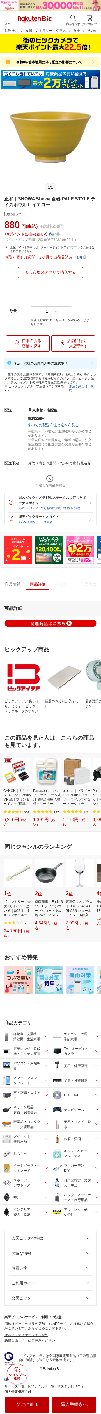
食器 (76, 31)
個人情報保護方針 (17, 1392)
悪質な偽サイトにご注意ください (29, 1340)
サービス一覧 (14, 1386)
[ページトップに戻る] (92, 1395)
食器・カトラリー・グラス (46, 31)
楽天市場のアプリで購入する (50, 272)
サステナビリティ (70, 1386)
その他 (92, 31)
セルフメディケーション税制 (26, 1335)
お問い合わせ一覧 (40, 1386)
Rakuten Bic (35, 20)
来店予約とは (78, 386)
